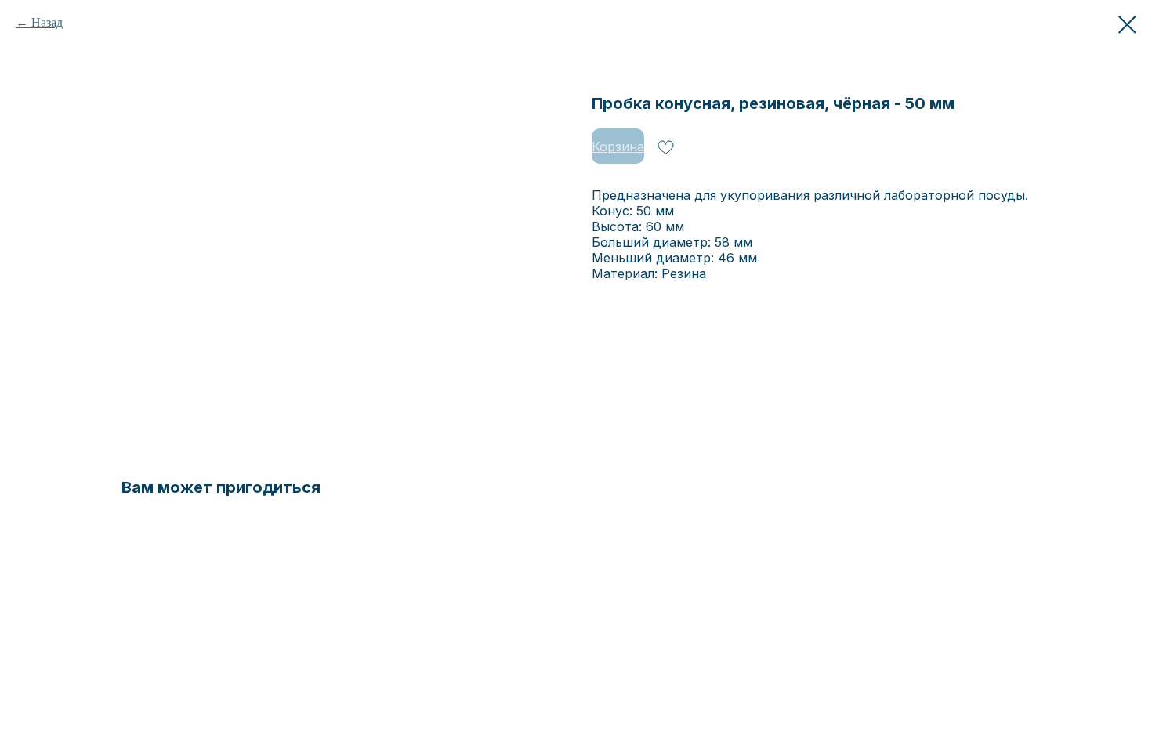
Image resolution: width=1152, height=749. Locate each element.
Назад (47, 22)
